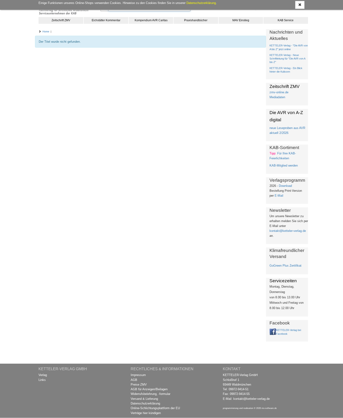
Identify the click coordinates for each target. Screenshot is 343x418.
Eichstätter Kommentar (106, 20)
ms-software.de (269, 408)
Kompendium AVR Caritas (151, 20)
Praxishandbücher (195, 20)
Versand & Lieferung (144, 399)
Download (285, 186)
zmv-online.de (279, 92)
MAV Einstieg (240, 20)
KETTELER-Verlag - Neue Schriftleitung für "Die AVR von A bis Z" (287, 58)
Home (45, 31)
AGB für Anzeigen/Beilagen (149, 389)
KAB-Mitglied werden (284, 165)
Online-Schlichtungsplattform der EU (155, 408)
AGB (134, 380)
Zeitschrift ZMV (61, 20)
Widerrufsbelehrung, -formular (150, 394)
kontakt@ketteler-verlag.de (288, 231)
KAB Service (286, 20)
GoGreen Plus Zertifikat (285, 265)
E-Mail (279, 195)
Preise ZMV (139, 384)
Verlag (42, 375)
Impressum (138, 375)
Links (42, 380)
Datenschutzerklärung (145, 403)
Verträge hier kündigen (146, 413)
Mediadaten (277, 97)
